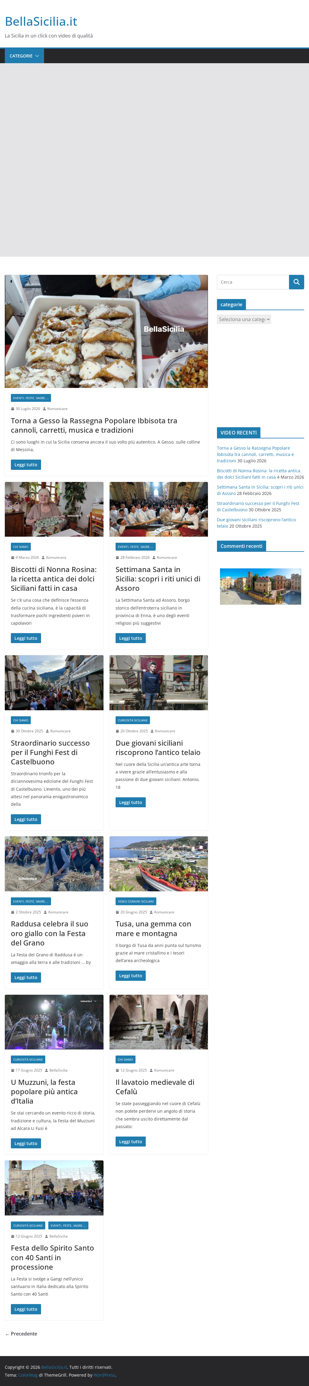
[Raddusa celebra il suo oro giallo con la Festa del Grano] (54, 863)
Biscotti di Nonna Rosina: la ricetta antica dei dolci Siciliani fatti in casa (54, 578)
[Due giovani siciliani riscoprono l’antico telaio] (159, 682)
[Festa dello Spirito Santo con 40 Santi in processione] (54, 1187)
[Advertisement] (154, 108)
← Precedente (21, 1333)
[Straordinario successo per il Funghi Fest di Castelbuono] (54, 682)
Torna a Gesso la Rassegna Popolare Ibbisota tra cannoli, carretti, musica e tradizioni (94, 425)
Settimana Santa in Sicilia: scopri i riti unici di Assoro (158, 578)
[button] (36, 56)
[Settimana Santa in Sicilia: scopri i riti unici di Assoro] (159, 509)
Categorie (21, 56)
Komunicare (57, 408)
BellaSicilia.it (41, 21)
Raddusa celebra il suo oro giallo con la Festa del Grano (49, 933)
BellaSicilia (58, 1070)
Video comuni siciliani (136, 901)
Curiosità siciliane (133, 720)
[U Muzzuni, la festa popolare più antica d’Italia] (54, 1022)
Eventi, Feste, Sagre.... (31, 398)
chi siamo (20, 547)
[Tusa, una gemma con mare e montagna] (159, 863)
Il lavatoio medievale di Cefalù (155, 1086)
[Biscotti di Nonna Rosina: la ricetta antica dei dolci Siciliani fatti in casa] (54, 509)
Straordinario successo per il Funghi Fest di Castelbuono (50, 752)
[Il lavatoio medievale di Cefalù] (159, 1022)
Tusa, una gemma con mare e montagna (153, 928)
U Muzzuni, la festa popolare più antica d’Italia (44, 1091)
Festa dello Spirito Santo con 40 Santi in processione (52, 1257)
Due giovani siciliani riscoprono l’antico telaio (158, 747)
